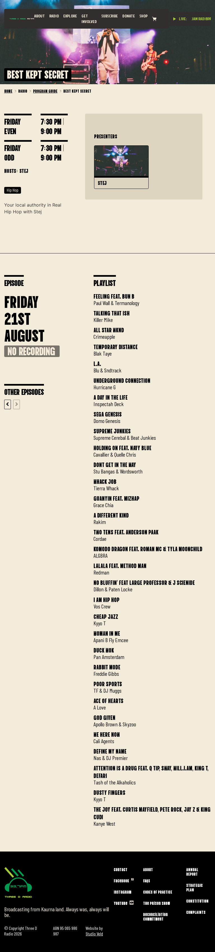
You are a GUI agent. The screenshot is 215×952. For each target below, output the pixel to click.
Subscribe (109, 16)
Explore (70, 16)
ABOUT (39, 16)
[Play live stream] (174, 18)
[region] (152, 558)
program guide (45, 90)
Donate (128, 16)
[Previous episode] (7, 404)
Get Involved (89, 18)
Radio (54, 16)
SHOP (143, 16)
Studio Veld (94, 933)
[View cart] (154, 19)
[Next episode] (16, 404)
